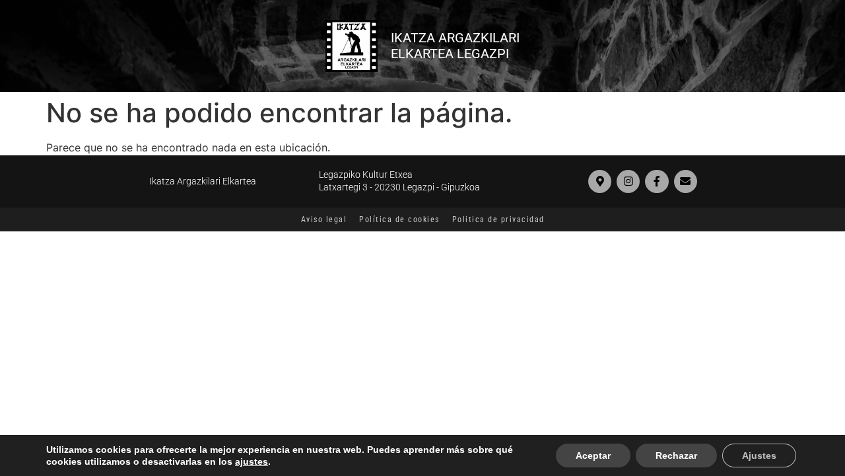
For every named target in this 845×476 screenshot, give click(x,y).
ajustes (251, 461)
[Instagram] (628, 181)
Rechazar (676, 455)
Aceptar (593, 455)
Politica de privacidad (498, 219)
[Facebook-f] (656, 181)
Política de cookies (399, 219)
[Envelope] (685, 181)
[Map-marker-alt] (599, 181)
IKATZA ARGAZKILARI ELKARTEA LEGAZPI (455, 45)
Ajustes (759, 455)
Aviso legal (324, 219)
